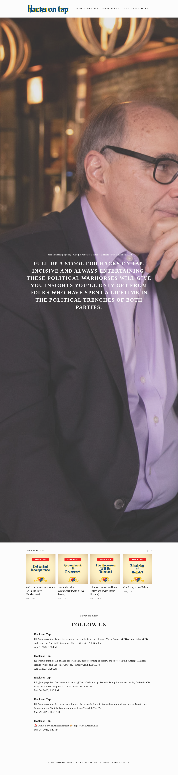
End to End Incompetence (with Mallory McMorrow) (40, 591)
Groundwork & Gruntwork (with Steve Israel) (71, 591)
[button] (147, 550)
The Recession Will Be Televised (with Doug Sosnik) (103, 591)
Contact (135, 9)
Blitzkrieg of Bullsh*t (135, 587)
